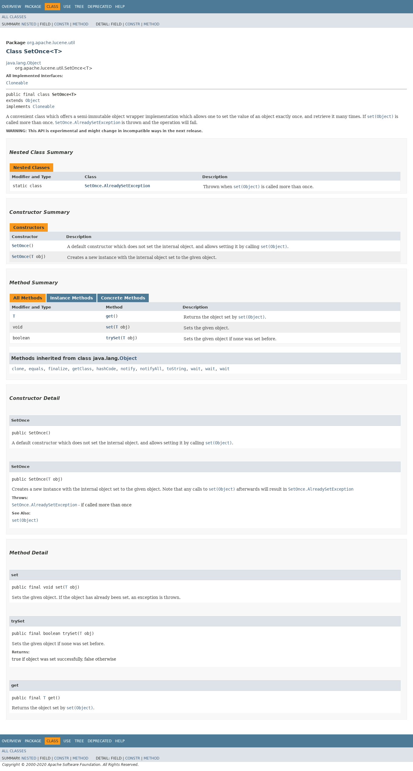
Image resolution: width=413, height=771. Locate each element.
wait (195, 368)
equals (36, 368)
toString (176, 368)
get (109, 316)
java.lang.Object (23, 62)
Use (67, 7)
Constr (61, 24)
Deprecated (100, 7)
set (109, 327)
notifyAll (151, 368)
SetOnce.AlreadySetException (117, 185)
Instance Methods (71, 298)
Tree (79, 7)
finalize (57, 368)
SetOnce (20, 245)
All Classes (14, 17)
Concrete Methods (123, 298)
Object (32, 100)
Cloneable (17, 82)
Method (80, 24)
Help (120, 7)
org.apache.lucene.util (51, 42)
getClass (82, 368)
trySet (113, 337)
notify (128, 368)
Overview (11, 7)
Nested (28, 24)
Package (33, 7)
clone (18, 368)
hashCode (106, 368)
